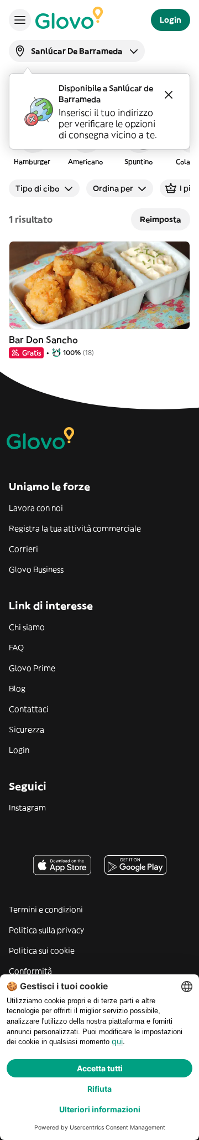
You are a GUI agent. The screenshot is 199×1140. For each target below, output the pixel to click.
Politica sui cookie (42, 951)
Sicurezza (26, 730)
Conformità (30, 971)
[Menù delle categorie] (20, 20)
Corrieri (23, 549)
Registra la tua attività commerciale (75, 528)
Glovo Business (36, 569)
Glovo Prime (32, 668)
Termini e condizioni (46, 910)
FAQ (16, 648)
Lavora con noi (36, 508)
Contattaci (29, 709)
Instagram (27, 808)
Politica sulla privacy (46, 930)
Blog (17, 689)
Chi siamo (27, 627)
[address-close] (169, 95)
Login (19, 750)
